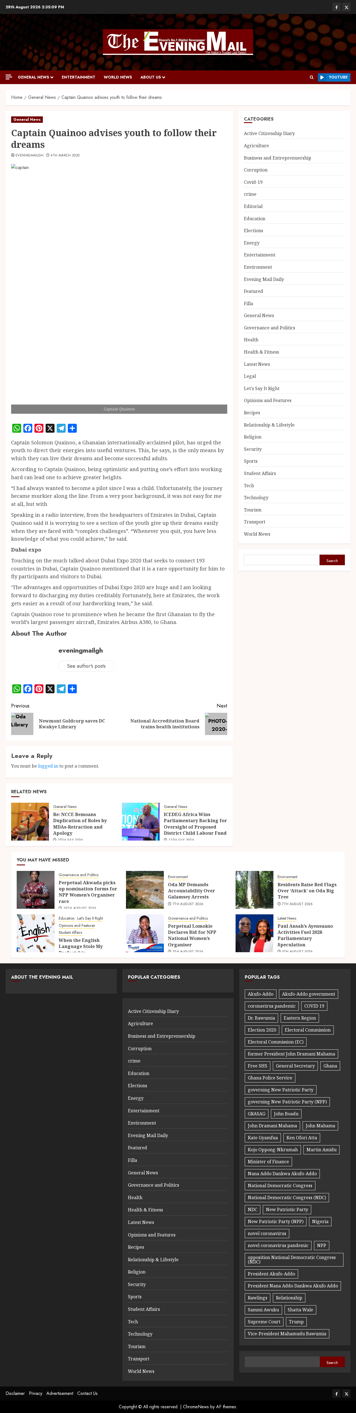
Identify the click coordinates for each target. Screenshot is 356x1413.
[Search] (311, 77)
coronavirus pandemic (272, 1006)
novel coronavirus (267, 1233)
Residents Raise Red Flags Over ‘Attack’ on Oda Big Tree (307, 890)
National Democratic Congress (280, 1185)
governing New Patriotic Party (280, 1090)
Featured (253, 291)
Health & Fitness (261, 352)
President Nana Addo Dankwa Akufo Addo (293, 1286)
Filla (248, 303)
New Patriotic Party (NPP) (275, 1221)
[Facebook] (336, 7)
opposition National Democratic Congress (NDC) (292, 1259)
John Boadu (286, 1114)
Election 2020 (262, 1030)
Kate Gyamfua (263, 1138)
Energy (251, 243)
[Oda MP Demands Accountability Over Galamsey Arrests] (145, 890)
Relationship (289, 1298)
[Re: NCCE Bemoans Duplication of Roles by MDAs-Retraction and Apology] (30, 822)
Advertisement (59, 1393)
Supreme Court (264, 1322)
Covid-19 (253, 182)
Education (254, 218)
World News (118, 77)
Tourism (252, 510)
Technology (256, 497)
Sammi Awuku (263, 1310)
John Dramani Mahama (272, 1126)
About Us (150, 77)
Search (332, 561)
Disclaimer (15, 1393)
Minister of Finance (268, 1162)
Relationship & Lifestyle (269, 425)
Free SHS (257, 1066)
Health (251, 340)
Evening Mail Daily (264, 279)
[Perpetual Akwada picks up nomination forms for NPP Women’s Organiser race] (36, 890)
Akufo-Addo (260, 994)
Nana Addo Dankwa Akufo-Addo (282, 1173)
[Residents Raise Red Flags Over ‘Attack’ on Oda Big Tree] (254, 890)
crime (250, 194)
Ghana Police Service (270, 1078)
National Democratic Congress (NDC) (287, 1197)
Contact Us (87, 1393)
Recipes (252, 413)
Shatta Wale (300, 1310)
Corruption (256, 170)
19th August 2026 (80, 908)
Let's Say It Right (262, 388)
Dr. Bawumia (261, 1018)
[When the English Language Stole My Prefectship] (36, 933)
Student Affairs (260, 473)
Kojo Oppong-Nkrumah (273, 1150)
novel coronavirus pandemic (278, 1245)
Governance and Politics (269, 328)
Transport (254, 522)
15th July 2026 (70, 840)
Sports (251, 461)
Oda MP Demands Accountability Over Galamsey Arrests (191, 890)
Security (253, 449)
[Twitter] (346, 7)
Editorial (253, 206)
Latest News (257, 364)
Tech (249, 486)
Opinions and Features (267, 400)
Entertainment (78, 77)
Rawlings (257, 1298)
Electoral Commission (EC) (275, 1042)
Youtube (338, 77)
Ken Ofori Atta (301, 1138)
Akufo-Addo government (308, 994)
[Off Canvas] (9, 77)
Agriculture (256, 146)
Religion (252, 437)
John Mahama (320, 1126)
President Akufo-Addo (271, 1274)
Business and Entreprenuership (277, 158)
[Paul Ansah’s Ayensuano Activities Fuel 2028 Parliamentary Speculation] (254, 933)
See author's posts (86, 666)
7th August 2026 (188, 904)
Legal (250, 376)
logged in (48, 766)
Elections (253, 230)
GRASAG (256, 1114)
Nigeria (320, 1221)
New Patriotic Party (287, 1209)
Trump (296, 1322)
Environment (258, 267)
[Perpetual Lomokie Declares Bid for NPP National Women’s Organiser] (145, 933)
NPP (321, 1245)
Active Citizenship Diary (269, 133)
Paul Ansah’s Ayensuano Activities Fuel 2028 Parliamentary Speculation (305, 935)
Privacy (35, 1393)
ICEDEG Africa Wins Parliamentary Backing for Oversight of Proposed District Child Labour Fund (195, 823)
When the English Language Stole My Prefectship (81, 946)
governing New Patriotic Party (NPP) (287, 1102)
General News (33, 77)
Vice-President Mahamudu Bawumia (287, 1334)
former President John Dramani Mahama (291, 1054)
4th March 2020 (65, 155)
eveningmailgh (30, 155)
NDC (252, 1209)
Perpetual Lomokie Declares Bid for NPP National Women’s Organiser (192, 935)
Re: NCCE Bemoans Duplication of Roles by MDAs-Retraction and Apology (80, 823)
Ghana (330, 1066)
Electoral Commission (308, 1030)
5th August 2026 (188, 952)
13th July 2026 (181, 840)
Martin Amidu (321, 1150)
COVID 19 (314, 1006)
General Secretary (295, 1066)
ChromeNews (196, 1407)
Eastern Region (300, 1018)
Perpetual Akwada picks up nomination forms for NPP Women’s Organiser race (88, 892)
